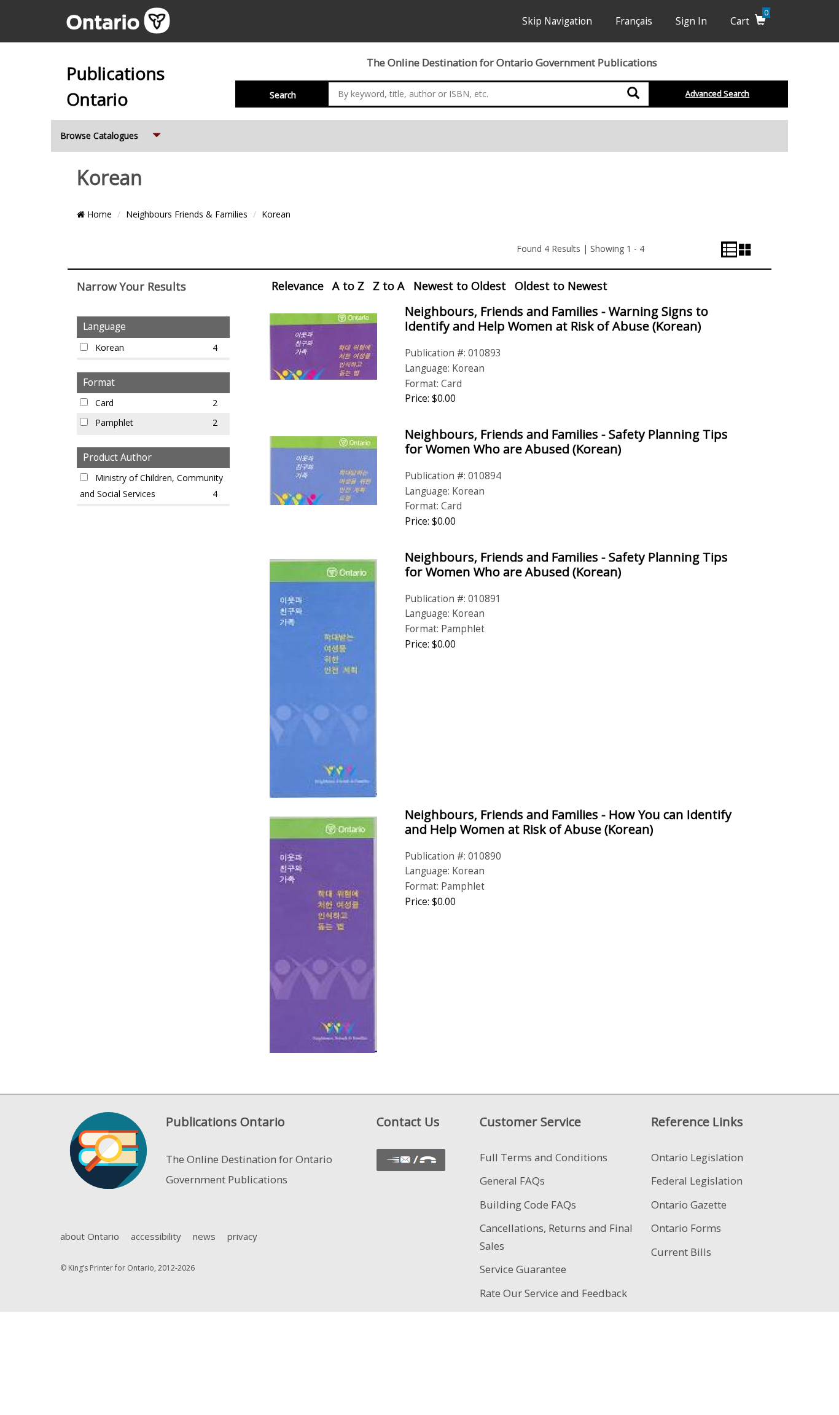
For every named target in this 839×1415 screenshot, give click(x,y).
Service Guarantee (523, 1269)
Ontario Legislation (697, 1157)
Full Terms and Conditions (543, 1157)
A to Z (348, 285)
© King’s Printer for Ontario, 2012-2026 (127, 1268)
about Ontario (89, 1236)
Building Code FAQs (528, 1204)
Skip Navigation (557, 21)
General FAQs (512, 1181)
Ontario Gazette (689, 1204)
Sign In (691, 21)
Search (283, 95)
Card (155, 403)
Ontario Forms (686, 1228)
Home (98, 214)
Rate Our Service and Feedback (553, 1293)
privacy (242, 1236)
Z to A (389, 285)
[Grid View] (745, 249)
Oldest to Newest (561, 285)
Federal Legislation (697, 1181)
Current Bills (681, 1252)
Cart (749, 21)
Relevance (297, 285)
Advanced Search (717, 93)
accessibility (156, 1236)
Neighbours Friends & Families (187, 214)
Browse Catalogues (111, 135)
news (204, 1236)
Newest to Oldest (459, 285)
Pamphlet (155, 422)
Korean (276, 214)
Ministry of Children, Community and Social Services (151, 486)
